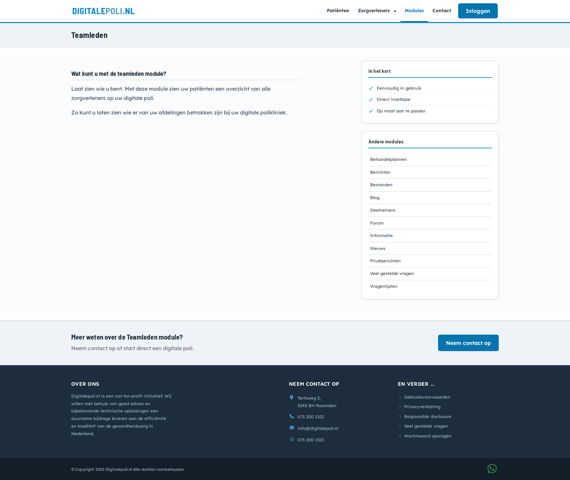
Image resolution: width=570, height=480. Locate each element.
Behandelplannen (388, 159)
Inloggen (478, 11)
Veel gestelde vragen (392, 273)
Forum (377, 222)
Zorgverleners (374, 11)
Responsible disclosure (427, 416)
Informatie (381, 235)
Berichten (380, 172)
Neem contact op (468, 343)
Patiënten (338, 11)
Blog (374, 197)
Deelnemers (382, 210)
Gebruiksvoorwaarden (427, 397)
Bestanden (381, 184)
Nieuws (377, 248)
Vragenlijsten (383, 286)
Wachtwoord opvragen (428, 435)
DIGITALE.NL (103, 11)
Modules (414, 11)
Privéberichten (385, 260)
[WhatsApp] (492, 470)
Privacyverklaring (422, 406)
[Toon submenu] (395, 11)
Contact (441, 11)
